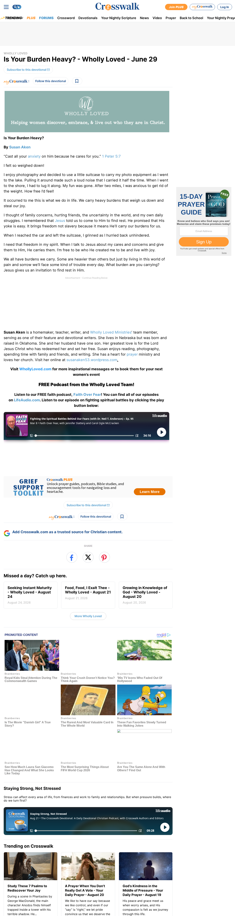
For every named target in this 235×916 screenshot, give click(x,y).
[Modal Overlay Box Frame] (88, 487)
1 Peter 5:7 (111, 156)
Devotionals (87, 18)
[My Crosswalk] (202, 7)
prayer (132, 354)
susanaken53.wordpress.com (91, 360)
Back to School (191, 18)
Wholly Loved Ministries (110, 332)
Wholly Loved (16, 53)
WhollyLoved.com (35, 369)
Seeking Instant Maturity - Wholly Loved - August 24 (30, 595)
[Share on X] (88, 557)
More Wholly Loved (88, 616)
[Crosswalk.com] (117, 6)
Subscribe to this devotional (26, 69)
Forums (46, 18)
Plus (31, 18)
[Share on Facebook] (71, 557)
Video (157, 18)
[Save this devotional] (77, 81)
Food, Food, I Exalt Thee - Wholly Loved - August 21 (88, 593)
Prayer (171, 18)
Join (176, 7)
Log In (224, 7)
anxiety (34, 156)
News (144, 18)
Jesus (60, 220)
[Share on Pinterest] (104, 557)
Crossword (66, 18)
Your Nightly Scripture (118, 18)
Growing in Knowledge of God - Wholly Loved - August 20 (145, 595)
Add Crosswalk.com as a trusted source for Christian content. (67, 532)
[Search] (17, 7)
